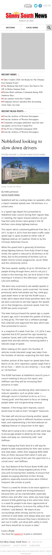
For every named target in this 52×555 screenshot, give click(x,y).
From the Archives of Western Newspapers (21, 116)
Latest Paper (20, 545)
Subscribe (34, 545)
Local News (32, 27)
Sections (10, 27)
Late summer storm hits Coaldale (17, 98)
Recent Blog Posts (14, 111)
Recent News (10, 74)
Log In (47, 5)
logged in (18, 534)
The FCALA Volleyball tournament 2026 (20, 128)
